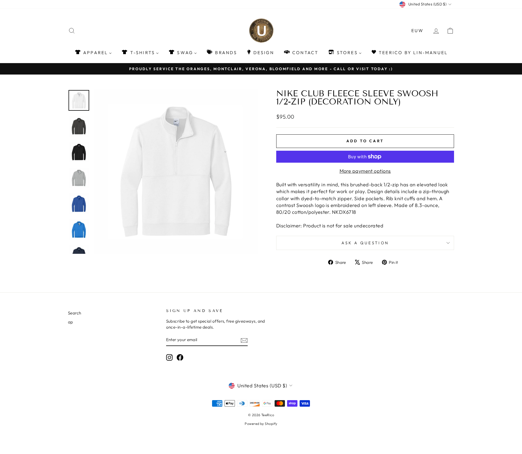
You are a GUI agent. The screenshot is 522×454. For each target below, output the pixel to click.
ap (70, 322)
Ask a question (365, 242)
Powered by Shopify (261, 423)
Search (74, 313)
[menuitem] (93, 52)
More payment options (365, 171)
